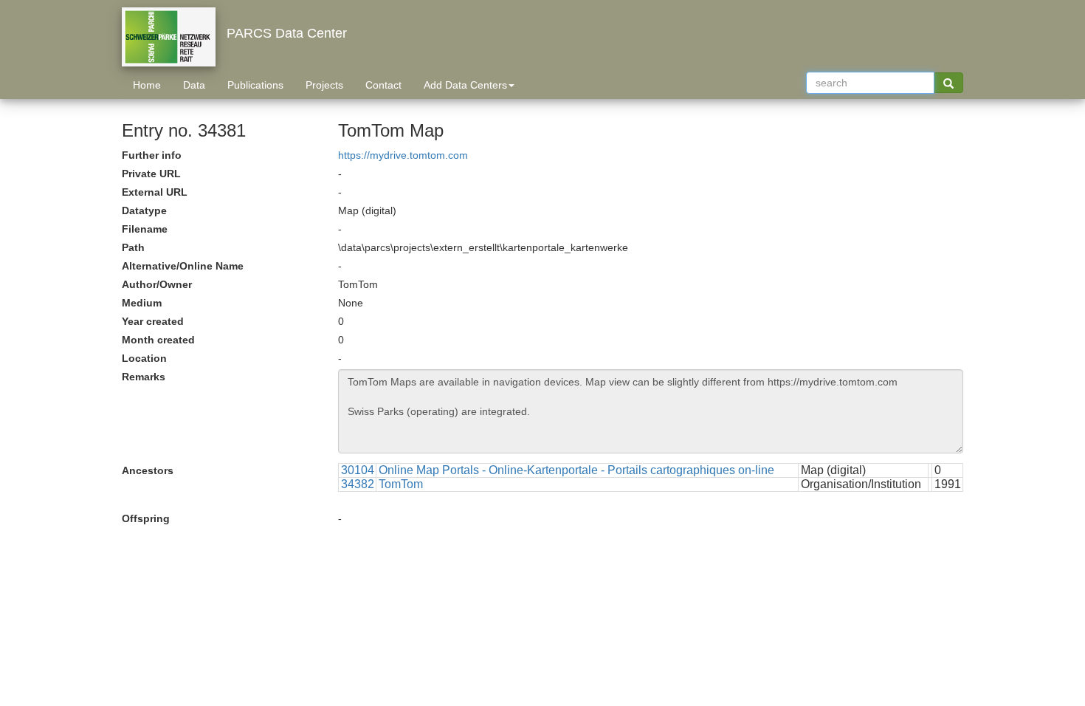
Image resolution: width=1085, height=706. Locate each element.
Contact (383, 85)
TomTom (401, 484)
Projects (324, 85)
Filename (145, 229)
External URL (154, 192)
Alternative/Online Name (183, 266)
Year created (153, 321)
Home (147, 85)
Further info (152, 155)
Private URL (151, 173)
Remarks (143, 377)
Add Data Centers (465, 85)
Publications (255, 85)
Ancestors (147, 470)
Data (194, 85)
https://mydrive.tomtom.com (403, 155)
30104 (357, 470)
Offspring (146, 518)
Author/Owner (157, 284)
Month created (158, 340)
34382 (357, 484)
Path (133, 247)
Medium (142, 303)
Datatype (144, 210)
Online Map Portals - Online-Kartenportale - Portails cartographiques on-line (576, 470)
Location (144, 358)
